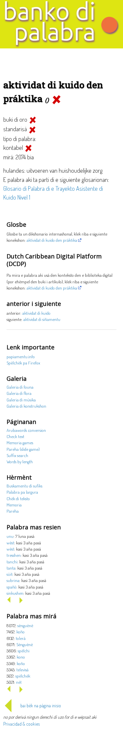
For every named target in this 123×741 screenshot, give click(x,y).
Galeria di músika (21, 399)
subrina (13, 580)
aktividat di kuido (36, 313)
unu (10, 536)
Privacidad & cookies (21, 724)
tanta (11, 568)
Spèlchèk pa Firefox (23, 362)
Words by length (20, 461)
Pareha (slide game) (23, 449)
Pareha (13, 511)
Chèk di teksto (18, 498)
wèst (10, 542)
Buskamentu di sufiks (24, 485)
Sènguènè (24, 644)
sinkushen (15, 593)
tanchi (12, 561)
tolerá (21, 638)
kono (21, 657)
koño (20, 631)
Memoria (14, 504)
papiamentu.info (21, 356)
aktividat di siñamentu (41, 319)
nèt (19, 682)
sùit (9, 574)
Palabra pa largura (22, 492)
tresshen (14, 555)
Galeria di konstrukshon (26, 406)
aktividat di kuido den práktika (52, 240)
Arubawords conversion (26, 430)
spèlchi (24, 650)
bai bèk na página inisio (40, 705)
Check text (15, 436)
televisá (22, 669)
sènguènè (25, 625)
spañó (11, 587)
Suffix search (17, 455)
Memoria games (20, 442)
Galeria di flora (19, 393)
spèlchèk (22, 676)
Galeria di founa (20, 387)
